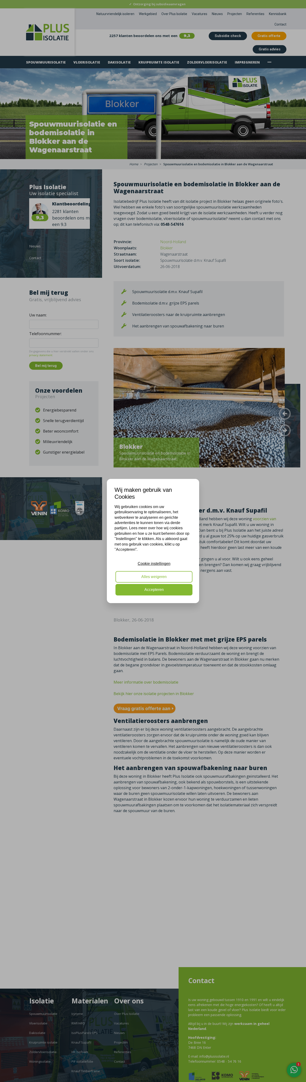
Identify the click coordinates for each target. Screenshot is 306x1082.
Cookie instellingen (154, 564)
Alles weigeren (154, 577)
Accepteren (154, 590)
